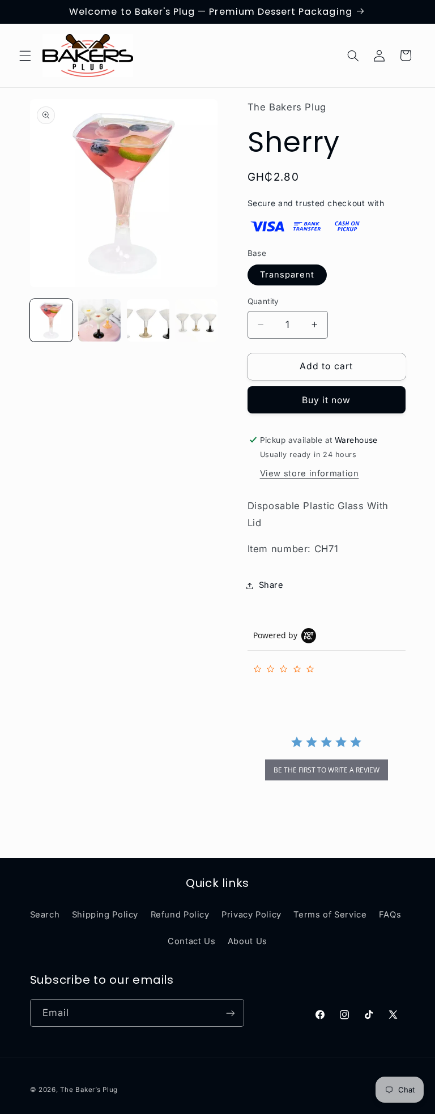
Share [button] (271, 585)
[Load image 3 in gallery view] (148, 320)
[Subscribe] (230, 1013)
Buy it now (326, 400)
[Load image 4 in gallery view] (196, 320)
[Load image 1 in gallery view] (51, 320)
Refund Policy (180, 915)
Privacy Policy (251, 915)
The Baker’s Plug (89, 1090)
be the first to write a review (326, 770)
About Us (247, 941)
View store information (309, 473)
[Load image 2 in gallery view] (99, 320)
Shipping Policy (105, 915)
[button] (25, 55)
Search (45, 915)
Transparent (287, 275)
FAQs (390, 915)
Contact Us (191, 941)
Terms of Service (329, 915)
